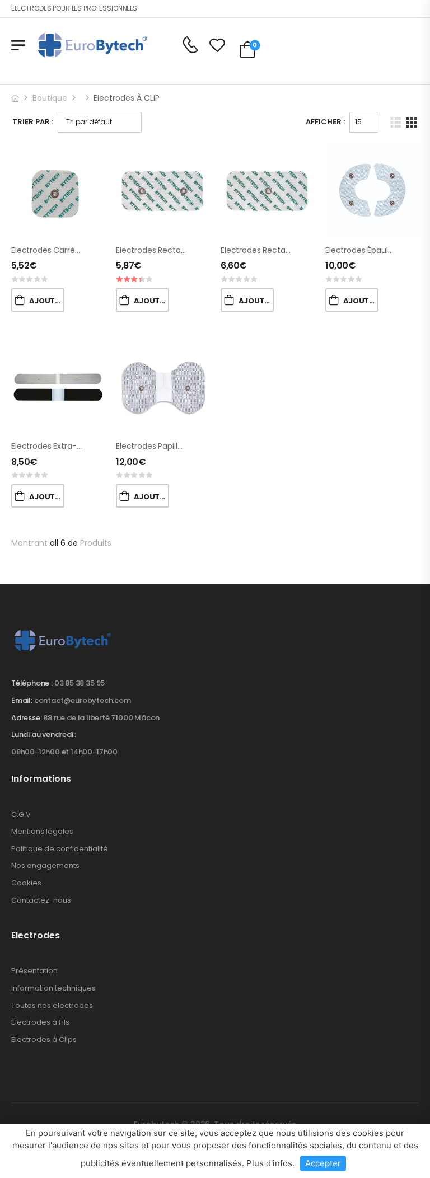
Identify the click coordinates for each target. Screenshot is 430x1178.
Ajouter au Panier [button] (46, 300)
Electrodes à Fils (40, 1022)
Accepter (323, 1163)
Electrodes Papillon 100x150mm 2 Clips (188, 446)
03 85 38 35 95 (79, 683)
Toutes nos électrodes (52, 1005)
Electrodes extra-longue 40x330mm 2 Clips (94, 446)
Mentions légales (42, 831)
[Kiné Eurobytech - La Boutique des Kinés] (92, 45)
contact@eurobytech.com (82, 700)
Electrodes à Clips (44, 1039)
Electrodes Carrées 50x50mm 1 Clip (78, 250)
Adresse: (26, 717)
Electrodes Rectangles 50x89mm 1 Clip (294, 250)
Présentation (34, 970)
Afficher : (325, 121)
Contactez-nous (41, 900)
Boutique (49, 98)
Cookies (26, 882)
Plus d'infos (269, 1163)
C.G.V (21, 814)
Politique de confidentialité (59, 848)
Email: (21, 700)
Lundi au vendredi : (43, 734)
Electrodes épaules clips (371, 250)
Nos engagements (45, 865)
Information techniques (53, 988)
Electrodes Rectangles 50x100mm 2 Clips (194, 250)
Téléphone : (32, 683)
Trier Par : (32, 121)
